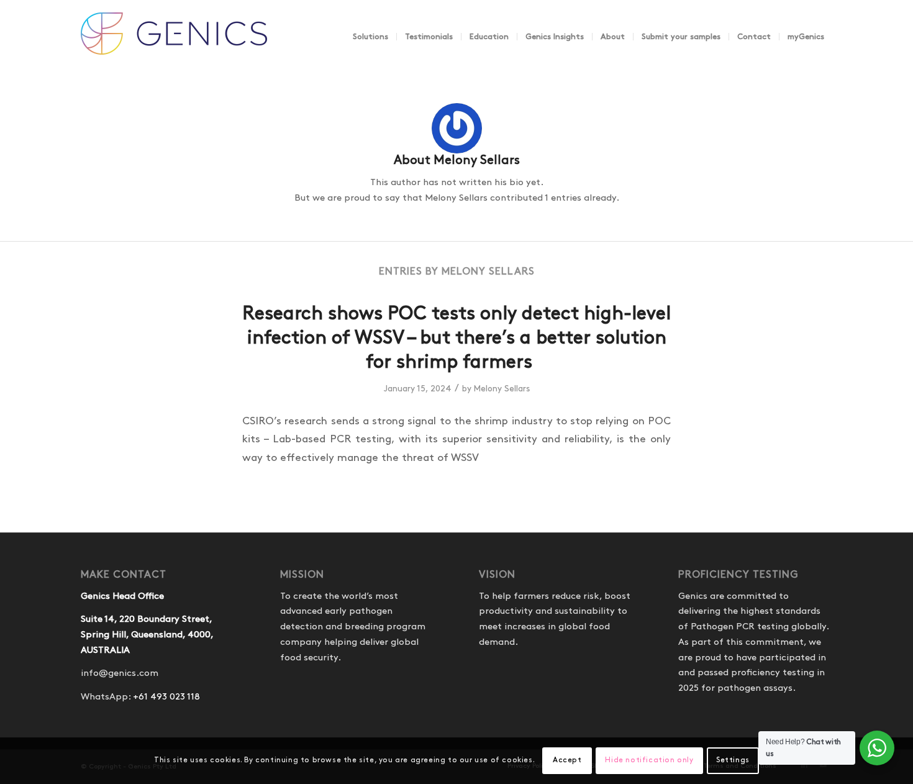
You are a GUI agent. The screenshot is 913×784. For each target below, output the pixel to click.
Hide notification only (649, 760)
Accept (567, 760)
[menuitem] (370, 36)
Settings (733, 760)
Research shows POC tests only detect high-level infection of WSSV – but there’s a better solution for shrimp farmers (456, 338)
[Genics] (174, 49)
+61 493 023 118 (166, 697)
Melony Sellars (502, 389)
